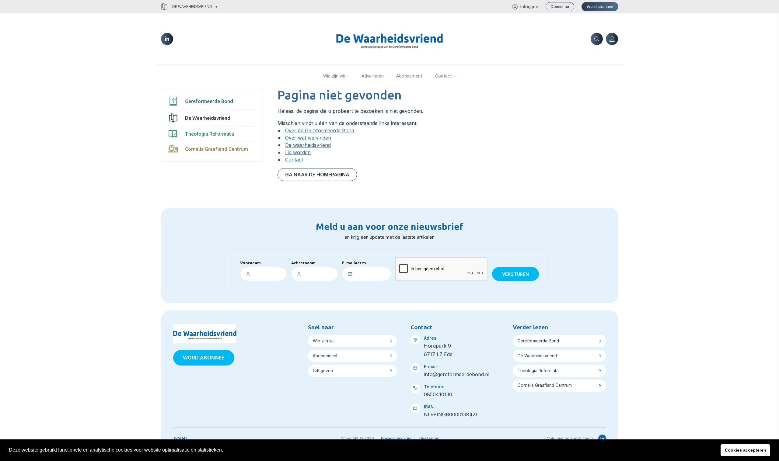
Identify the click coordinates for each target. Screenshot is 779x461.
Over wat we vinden (308, 138)
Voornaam (250, 263)
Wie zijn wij (334, 76)
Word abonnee (600, 6)
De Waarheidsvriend (192, 7)
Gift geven (323, 370)
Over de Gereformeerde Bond (319, 130)
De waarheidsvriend (308, 145)
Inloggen (529, 6)
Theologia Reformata (209, 134)
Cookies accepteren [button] (745, 450)
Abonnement (409, 76)
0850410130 (438, 394)
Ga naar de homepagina (317, 175)
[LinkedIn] (167, 39)
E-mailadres (354, 263)
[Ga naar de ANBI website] (180, 437)
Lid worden (298, 152)
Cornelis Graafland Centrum (216, 149)
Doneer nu (560, 6)
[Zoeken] (597, 39)
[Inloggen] (612, 39)
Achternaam (303, 263)
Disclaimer (428, 438)
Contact (443, 76)
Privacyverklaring (397, 438)
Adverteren (373, 76)
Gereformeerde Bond (209, 101)
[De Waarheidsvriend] (389, 38)
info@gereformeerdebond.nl (456, 374)
